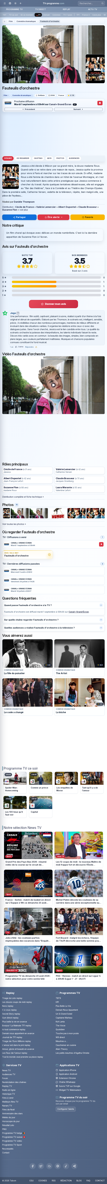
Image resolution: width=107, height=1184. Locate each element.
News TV (6, 1070)
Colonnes (56, 15)
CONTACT (100, 1180)
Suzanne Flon (9, 209)
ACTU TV (92, 9)
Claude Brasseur (87, 207)
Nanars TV (7, 1105)
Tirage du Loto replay (12, 998)
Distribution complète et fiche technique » (23, 496)
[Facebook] (33, 1166)
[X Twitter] (41, 1166)
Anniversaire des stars (12, 1113)
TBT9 (58, 998)
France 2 (86, 15)
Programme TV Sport (12, 1145)
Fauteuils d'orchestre (49, 21)
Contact (5, 1152)
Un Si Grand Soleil (64, 1014)
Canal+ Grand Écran (60, 104)
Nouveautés (7, 1149)
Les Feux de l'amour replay (14, 1053)
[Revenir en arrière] (21, 3)
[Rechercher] (102, 3)
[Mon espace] (10, 3)
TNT (4, 15)
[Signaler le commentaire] (36, 347)
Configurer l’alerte (65, 1109)
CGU (31, 1180)
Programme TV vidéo (12, 1141)
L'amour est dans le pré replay (16, 1045)
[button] (74, 1166)
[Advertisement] (53, 133)
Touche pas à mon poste (67, 1033)
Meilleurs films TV (10, 1102)
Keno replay (7, 1006)
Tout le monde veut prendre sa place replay (22, 1057)
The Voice (60, 1025)
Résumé (8, 158)
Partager (21, 217)
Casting (38, 158)
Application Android (68, 1074)
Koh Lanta (60, 1021)
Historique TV (8, 1094)
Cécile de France (24, 207)
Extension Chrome (67, 1078)
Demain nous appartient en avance (18, 1033)
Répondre (29, 347)
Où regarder (23, 158)
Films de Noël (8, 1109)
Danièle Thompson (24, 201)
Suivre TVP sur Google (69, 1086)
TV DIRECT (40, 9)
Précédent (30, 109)
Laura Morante (64, 487)
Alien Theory (62, 1049)
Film (11, 21)
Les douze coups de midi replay (17, 1002)
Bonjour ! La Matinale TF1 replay (16, 1025)
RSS (54, 1180)
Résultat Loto (8, 1125)
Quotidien (60, 1029)
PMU (4, 1129)
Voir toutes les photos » (14, 524)
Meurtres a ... (61, 1041)
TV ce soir (13, 15)
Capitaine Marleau (64, 1017)
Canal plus (96, 15)
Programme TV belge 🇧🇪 (13, 1133)
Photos (60, 158)
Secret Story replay (11, 1014)
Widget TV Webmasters (70, 1090)
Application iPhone (67, 1070)
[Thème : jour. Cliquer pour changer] (15, 3)
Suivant (77, 109)
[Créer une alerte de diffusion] (100, 103)
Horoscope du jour (11, 1121)
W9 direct (60, 1037)
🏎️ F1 (38, 15)
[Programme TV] (4, 21)
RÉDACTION (66, 1180)
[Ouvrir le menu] (4, 3)
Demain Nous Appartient (67, 1010)
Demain (46, 15)
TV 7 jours (67, 15)
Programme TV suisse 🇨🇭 (13, 1137)
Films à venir (8, 1098)
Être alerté (54, 217)
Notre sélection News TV (22, 828)
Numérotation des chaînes (14, 1082)
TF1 (77, 15)
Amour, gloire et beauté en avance (18, 1049)
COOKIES (42, 1180)
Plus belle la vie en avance (14, 1021)
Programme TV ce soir (21, 768)
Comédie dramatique (26, 21)
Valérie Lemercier (46, 207)
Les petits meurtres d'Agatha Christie (72, 1053)
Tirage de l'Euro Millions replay (16, 1041)
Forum (5, 1078)
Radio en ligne (8, 1090)
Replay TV (7, 1086)
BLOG (79, 1180)
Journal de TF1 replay (12, 1037)
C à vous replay (9, 1010)
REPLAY (66, 9)
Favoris (89, 217)
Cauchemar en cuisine (66, 1045)
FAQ (88, 1180)
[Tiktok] (66, 1166)
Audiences (74, 158)
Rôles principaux (15, 464)
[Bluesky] (49, 1166)
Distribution (8, 207)
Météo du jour (8, 1117)
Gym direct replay (10, 1017)
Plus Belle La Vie (63, 1006)
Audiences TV (8, 1074)
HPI (57, 1002)
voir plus (24, 209)
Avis (49, 158)
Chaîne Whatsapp (67, 1082)
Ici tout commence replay (13, 1029)
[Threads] (58, 1166)
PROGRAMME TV (14, 9)
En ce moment (27, 15)
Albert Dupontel (67, 207)
